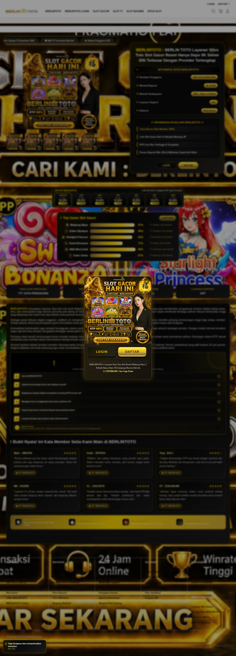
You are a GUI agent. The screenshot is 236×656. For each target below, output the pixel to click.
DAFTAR (132, 351)
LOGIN (102, 351)
